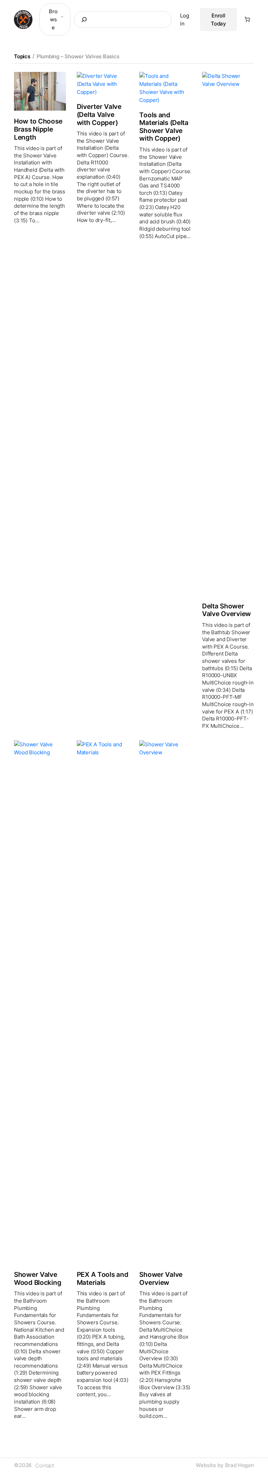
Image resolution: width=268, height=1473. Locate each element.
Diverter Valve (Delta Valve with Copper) (99, 114)
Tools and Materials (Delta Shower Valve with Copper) (163, 127)
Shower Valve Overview (161, 1279)
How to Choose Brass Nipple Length (38, 129)
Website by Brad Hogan (225, 1465)
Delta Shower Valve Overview (226, 610)
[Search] (81, 20)
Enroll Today (218, 19)
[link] (247, 19)
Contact (44, 1465)
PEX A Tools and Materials (102, 1279)
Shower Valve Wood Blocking (37, 1279)
